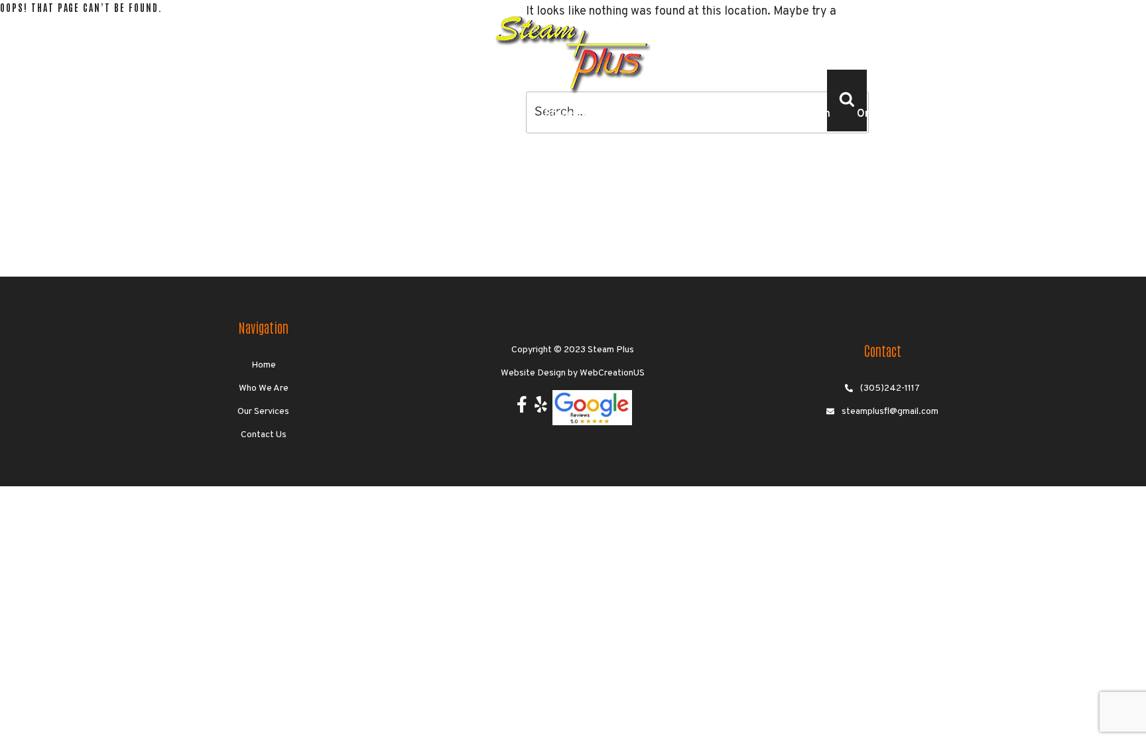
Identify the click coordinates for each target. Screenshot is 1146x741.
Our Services (263, 411)
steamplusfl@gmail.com (890, 411)
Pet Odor (371, 114)
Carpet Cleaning (284, 114)
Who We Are (190, 114)
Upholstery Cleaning (469, 114)
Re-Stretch (803, 114)
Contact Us (1013, 114)
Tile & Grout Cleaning (698, 114)
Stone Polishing (582, 114)
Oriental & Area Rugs (908, 114)
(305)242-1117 (890, 388)
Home (120, 114)
